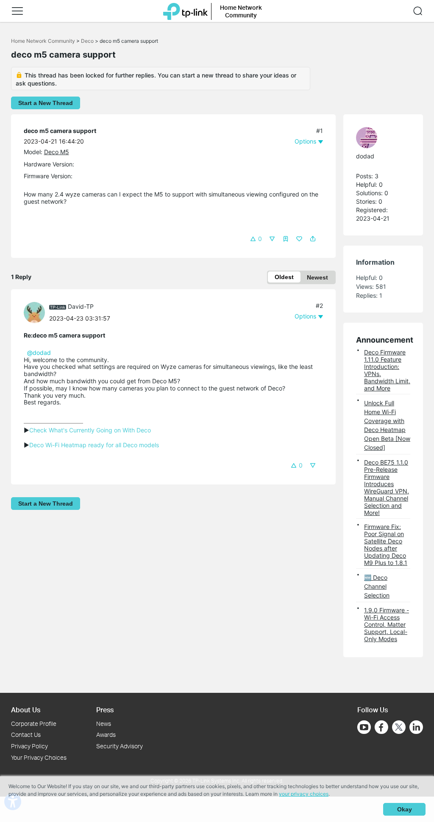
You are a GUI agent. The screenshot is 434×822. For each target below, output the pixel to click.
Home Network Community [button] (241, 11)
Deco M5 (56, 151)
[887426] (36, 312)
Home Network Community (43, 41)
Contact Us (26, 734)
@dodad (39, 352)
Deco (87, 41)
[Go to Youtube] (364, 727)
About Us (25, 709)
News (103, 723)
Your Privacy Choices (39, 757)
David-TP (81, 306)
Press (105, 709)
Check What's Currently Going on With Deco (90, 430)
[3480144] (379, 137)
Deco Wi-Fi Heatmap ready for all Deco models (94, 444)
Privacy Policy (29, 746)
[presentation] (34, 312)
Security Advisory (119, 746)
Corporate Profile (33, 723)
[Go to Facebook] (381, 727)
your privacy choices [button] (303, 794)
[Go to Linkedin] (416, 727)
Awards (106, 734)
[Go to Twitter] (399, 728)
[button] (17, 11)
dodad (365, 156)
